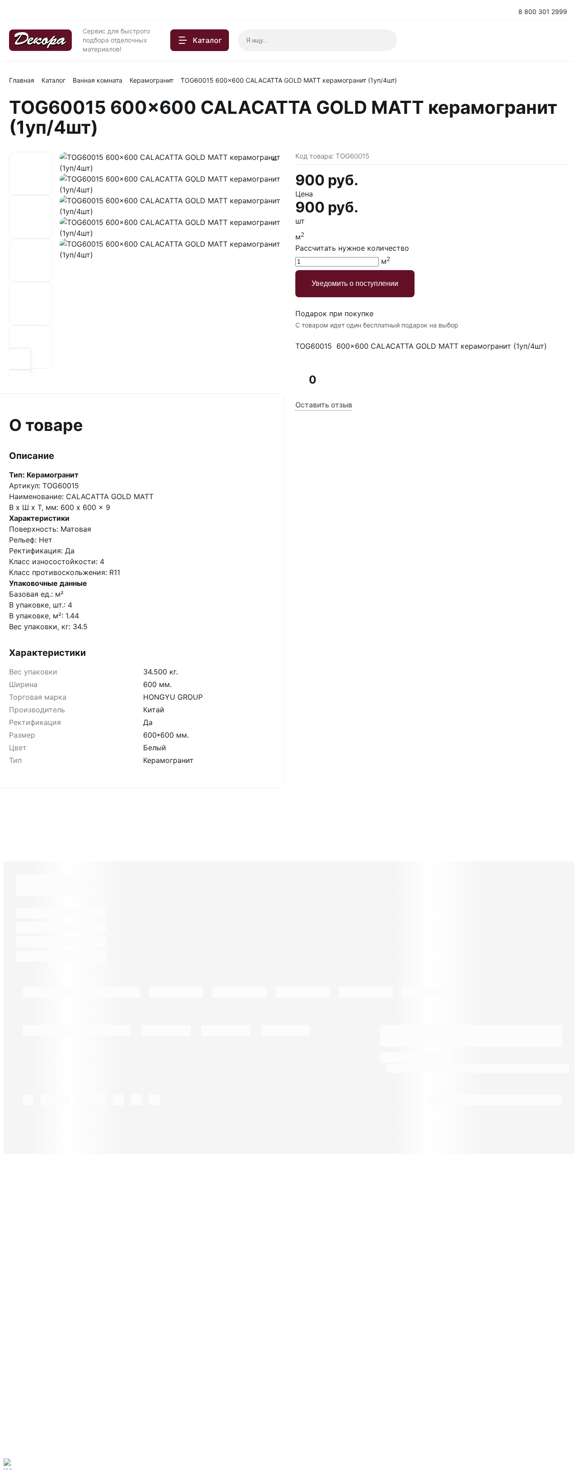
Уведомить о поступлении (355, 283)
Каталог (53, 80)
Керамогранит (151, 80)
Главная (21, 80)
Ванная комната (97, 80)
